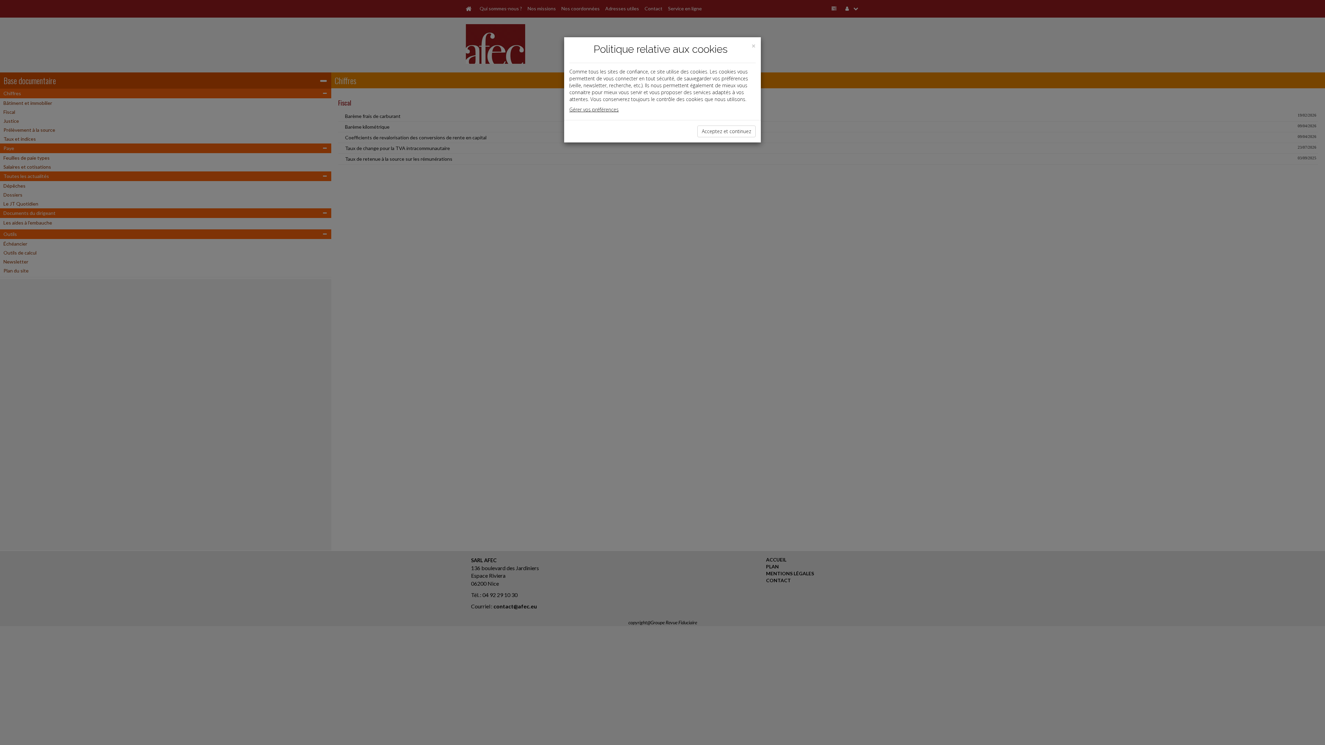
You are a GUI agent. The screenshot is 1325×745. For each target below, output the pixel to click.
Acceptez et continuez (726, 131)
